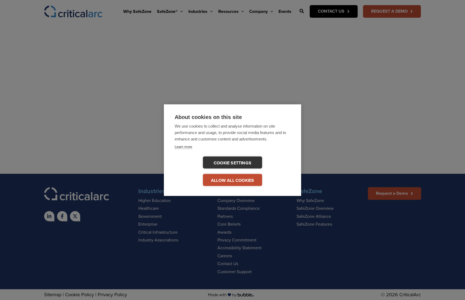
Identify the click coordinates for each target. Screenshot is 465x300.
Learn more (183, 146)
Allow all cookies (232, 180)
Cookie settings (232, 163)
